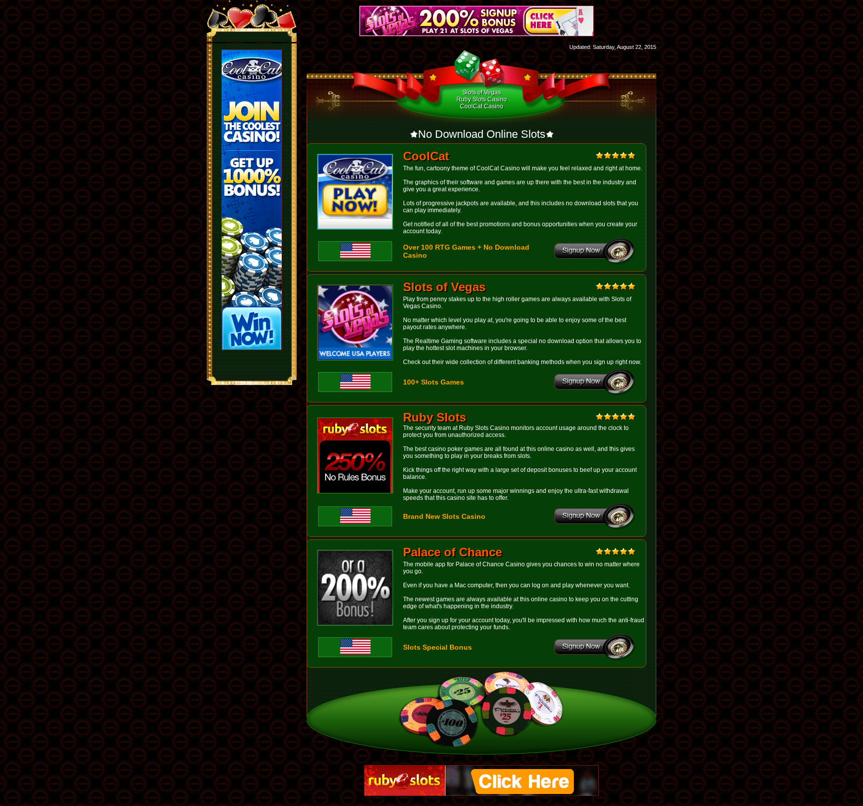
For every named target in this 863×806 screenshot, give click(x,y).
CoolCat (426, 156)
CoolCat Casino (481, 106)
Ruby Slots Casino (481, 99)
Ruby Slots (434, 417)
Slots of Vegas (481, 92)
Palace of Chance (452, 552)
